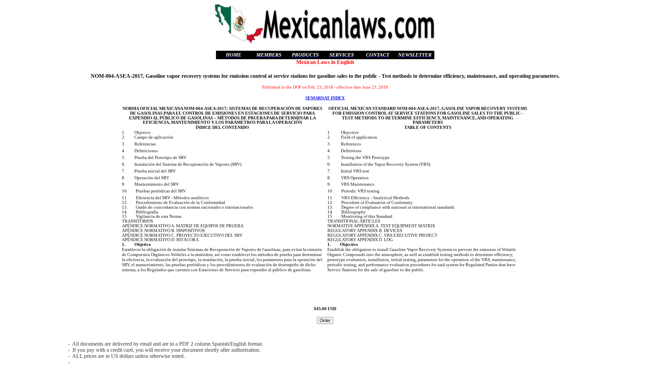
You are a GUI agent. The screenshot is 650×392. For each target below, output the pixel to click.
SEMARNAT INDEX (325, 97)
